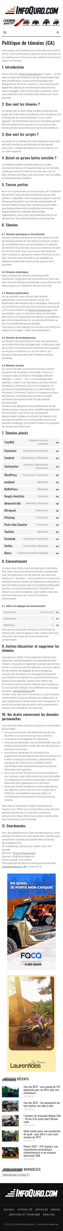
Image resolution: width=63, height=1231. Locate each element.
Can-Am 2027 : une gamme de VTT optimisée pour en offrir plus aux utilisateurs (42, 1090)
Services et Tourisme (24, 1214)
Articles (41, 1209)
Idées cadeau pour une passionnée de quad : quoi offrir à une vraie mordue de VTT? (42, 1134)
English (49, 1214)
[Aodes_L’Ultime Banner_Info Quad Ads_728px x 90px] (31, 25)
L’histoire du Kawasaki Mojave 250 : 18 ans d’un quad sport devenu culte (42, 1119)
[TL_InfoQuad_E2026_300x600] (31, 1070)
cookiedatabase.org (12, 866)
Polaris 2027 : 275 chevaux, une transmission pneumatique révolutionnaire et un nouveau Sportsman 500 (41, 1151)
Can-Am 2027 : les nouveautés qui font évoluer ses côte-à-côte (42, 1104)
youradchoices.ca (22, 691)
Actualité (25, 1209)
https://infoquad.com (30, 74)
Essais (55, 1209)
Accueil (9, 1209)
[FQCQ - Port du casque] (31, 969)
